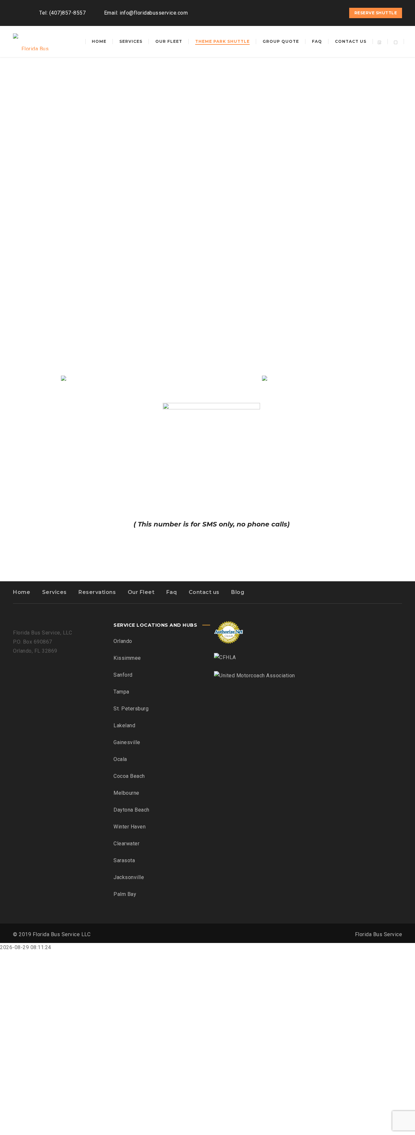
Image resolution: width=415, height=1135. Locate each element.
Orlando (122, 641)
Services (54, 592)
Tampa (121, 692)
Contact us (204, 592)
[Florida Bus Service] (32, 41)
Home (21, 592)
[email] (335, 13)
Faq (171, 592)
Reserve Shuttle (375, 12)
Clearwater (126, 843)
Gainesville (126, 742)
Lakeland (124, 725)
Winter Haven (129, 827)
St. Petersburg (130, 709)
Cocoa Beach (129, 776)
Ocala (120, 759)
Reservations (97, 592)
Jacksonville (128, 877)
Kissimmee (127, 658)
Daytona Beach (131, 810)
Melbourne (126, 793)
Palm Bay (124, 894)
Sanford (123, 675)
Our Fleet (141, 592)
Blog (237, 592)
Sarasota (124, 860)
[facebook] (312, 13)
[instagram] (324, 13)
